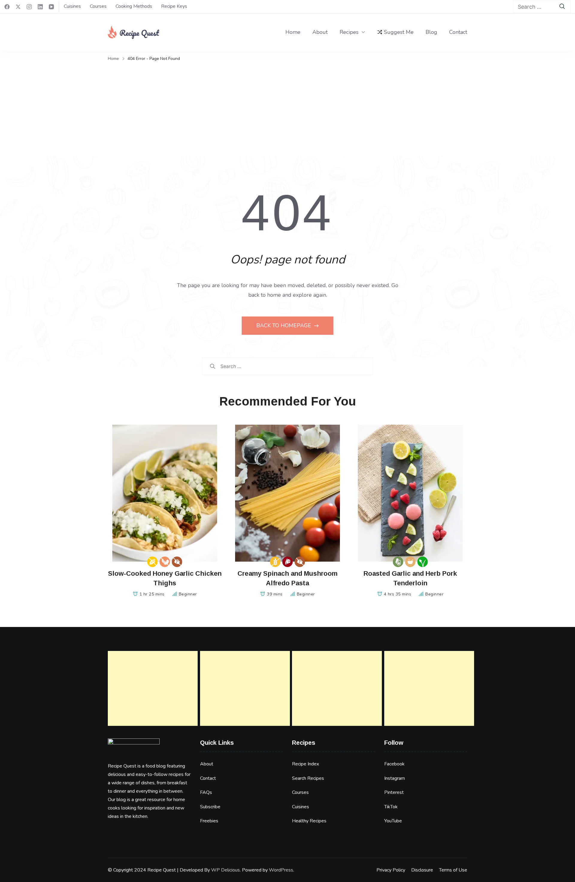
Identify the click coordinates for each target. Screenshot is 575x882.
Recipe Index (305, 764)
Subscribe (210, 806)
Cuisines (72, 6)
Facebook (394, 764)
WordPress (281, 870)
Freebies (209, 821)
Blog (431, 32)
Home (292, 32)
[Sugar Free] (177, 562)
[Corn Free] (152, 562)
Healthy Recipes (309, 821)
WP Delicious (225, 870)
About (320, 32)
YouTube (393, 821)
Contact (458, 32)
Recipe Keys (174, 6)
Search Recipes (308, 778)
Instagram (394, 778)
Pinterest (394, 792)
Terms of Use (453, 870)
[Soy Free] (165, 562)
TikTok (391, 806)
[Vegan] (422, 562)
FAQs (206, 792)
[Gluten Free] (275, 562)
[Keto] (398, 562)
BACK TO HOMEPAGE (284, 325)
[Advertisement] (287, 108)
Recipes (349, 32)
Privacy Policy (390, 870)
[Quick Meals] (410, 562)
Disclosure (422, 870)
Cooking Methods (134, 6)
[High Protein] (287, 562)
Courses (98, 6)
